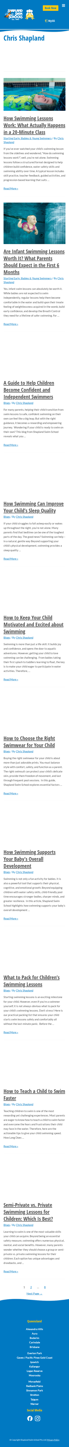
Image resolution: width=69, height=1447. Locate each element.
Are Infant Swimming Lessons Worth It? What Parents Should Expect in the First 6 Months (34, 262)
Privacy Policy (53, 1440)
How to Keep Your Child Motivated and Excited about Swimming (34, 624)
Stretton (34, 1394)
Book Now (50, 8)
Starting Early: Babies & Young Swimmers (28, 138)
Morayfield (34, 1381)
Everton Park (34, 1353)
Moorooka (34, 1375)
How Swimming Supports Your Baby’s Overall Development (30, 858)
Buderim (34, 1337)
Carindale (34, 1342)
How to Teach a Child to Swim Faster (34, 1094)
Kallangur (34, 1366)
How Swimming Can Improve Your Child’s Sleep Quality (34, 507)
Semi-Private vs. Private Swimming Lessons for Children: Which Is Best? (28, 1211)
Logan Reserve (34, 1370)
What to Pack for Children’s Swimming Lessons (32, 981)
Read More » (11, 188)
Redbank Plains (34, 1385)
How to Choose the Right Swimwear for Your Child (29, 741)
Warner (34, 1403)
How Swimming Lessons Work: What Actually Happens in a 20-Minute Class (34, 125)
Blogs (7, 402)
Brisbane (34, 1346)
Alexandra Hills (34, 1329)
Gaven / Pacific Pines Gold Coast (34, 1357)
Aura (34, 1333)
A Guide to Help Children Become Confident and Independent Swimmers (29, 389)
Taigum (34, 1399)
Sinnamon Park (34, 1390)
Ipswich (34, 1362)
